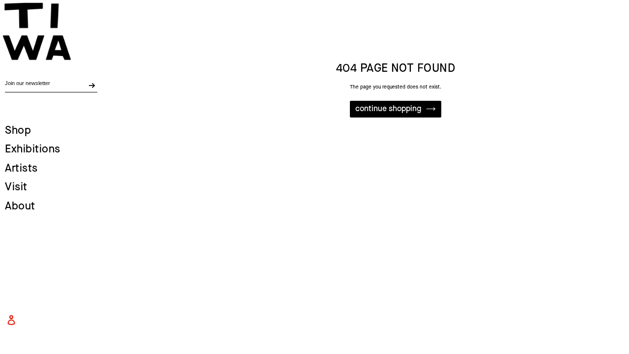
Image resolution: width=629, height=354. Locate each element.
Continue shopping (388, 109)
